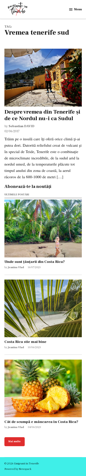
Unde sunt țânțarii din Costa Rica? (34, 261)
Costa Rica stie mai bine (25, 341)
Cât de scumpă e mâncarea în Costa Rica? (41, 421)
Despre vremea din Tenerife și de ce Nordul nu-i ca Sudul (42, 115)
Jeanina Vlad (16, 267)
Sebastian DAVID (21, 126)
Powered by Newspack (17, 469)
